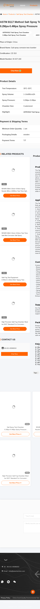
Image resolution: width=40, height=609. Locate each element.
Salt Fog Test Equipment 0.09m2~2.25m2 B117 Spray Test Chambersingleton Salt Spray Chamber (15, 280)
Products (33, 5)
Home (22, 5)
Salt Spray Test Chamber (24, 14)
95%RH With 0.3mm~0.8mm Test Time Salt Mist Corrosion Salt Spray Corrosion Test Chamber (15, 235)
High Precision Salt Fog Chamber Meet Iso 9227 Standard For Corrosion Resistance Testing (15, 324)
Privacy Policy (5, 598)
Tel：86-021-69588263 (11, 567)
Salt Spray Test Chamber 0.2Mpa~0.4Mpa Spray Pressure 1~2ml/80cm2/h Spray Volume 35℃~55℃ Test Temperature (15, 428)
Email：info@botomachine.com (14, 571)
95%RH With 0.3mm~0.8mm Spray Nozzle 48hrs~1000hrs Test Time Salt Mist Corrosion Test (14, 191)
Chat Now (15, 71)
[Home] (8, 5)
